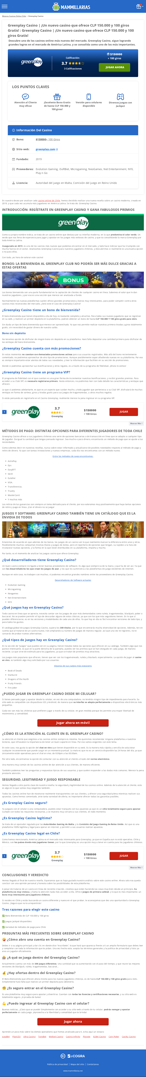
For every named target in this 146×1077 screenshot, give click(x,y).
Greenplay (57, 416)
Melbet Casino (56, 1036)
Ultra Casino (29, 1036)
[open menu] (4, 6)
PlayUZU (16, 1036)
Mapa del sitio (77, 1064)
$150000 (48, 139)
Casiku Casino (129, 1036)
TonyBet (42, 1036)
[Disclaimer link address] (76, 1055)
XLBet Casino (99, 1036)
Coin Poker (114, 1036)
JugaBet (6, 1036)
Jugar (124, 411)
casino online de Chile (49, 200)
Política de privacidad (57, 1064)
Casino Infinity (73, 1036)
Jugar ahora (115, 67)
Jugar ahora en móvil (73, 722)
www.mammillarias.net (73, 1070)
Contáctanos (93, 1064)
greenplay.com (45, 149)
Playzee (86, 1036)
